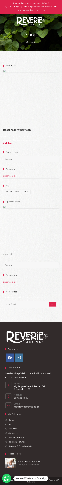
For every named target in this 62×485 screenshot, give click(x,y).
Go (52, 304)
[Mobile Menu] (57, 21)
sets (26, 192)
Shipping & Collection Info (19, 446)
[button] (6, 478)
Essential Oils (9, 176)
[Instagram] (19, 358)
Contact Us (13, 433)
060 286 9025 (15, 7)
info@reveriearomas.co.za (39, 7)
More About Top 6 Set (30, 461)
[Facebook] (10, 358)
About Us (12, 429)
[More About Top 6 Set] (10, 463)
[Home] (27, 42)
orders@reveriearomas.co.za (31, 10)
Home (11, 420)
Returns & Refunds (16, 442)
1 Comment (34, 465)
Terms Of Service (16, 437)
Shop (33, 42)
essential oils (12, 192)
